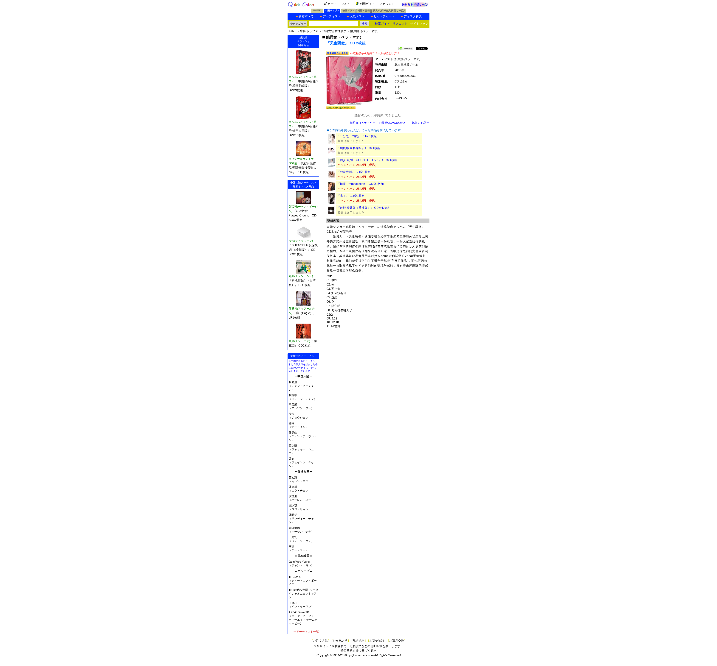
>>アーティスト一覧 (306, 631)
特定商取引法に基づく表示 (358, 650)
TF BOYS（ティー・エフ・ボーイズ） (303, 580)
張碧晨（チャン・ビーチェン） (301, 385)
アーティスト (332, 16)
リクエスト (399, 23)
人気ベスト (357, 16)
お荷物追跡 (376, 640)
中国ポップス (309, 31)
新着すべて (306, 16)
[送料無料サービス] (415, 6)
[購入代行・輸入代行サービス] (388, 12)
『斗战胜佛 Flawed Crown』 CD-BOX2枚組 (303, 215)
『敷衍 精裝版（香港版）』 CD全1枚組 (363, 207)
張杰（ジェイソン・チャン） (301, 462)
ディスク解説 (413, 16)
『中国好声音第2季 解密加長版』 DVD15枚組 (303, 131)
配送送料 (358, 640)
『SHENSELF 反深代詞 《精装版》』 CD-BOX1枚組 (303, 250)
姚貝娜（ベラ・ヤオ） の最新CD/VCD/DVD (377, 122)
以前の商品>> (420, 122)
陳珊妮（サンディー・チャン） (301, 518)
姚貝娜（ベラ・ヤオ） (365, 31)
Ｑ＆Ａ (345, 3)
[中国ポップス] (332, 12)
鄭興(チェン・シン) (301, 276)
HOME (292, 31)
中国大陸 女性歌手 (334, 31)
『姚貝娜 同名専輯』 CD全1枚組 (358, 148)
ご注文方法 (320, 640)
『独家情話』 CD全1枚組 (354, 172)
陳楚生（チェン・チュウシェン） (303, 436)
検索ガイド (382, 23)
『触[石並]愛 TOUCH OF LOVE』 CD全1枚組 (367, 160)
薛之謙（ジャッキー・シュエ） (301, 449)
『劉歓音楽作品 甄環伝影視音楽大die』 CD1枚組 (302, 168)
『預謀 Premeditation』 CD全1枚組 (360, 183)
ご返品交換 (396, 640)
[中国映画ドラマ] (348, 12)
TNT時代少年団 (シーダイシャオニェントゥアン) (303, 593)
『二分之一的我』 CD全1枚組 (357, 136)
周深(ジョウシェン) (301, 240)
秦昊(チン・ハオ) (299, 341)
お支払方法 (340, 640)
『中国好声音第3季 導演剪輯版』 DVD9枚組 (303, 86)
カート (332, 3)
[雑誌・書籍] (363, 12)
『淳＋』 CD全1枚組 (351, 195)
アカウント (387, 3)
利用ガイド (367, 3)
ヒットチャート (384, 16)
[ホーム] (317, 12)
